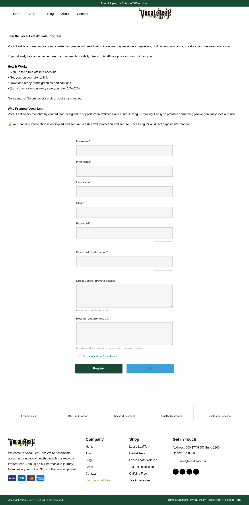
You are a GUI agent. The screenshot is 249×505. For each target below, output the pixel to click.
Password (83, 223)
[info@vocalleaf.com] (176, 461)
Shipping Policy (233, 499)
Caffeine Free (138, 473)
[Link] (229, 14)
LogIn (150, 368)
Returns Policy (215, 499)
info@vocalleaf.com (193, 461)
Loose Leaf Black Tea (143, 460)
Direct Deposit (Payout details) (95, 280)
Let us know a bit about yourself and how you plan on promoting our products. (110, 348)
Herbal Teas (137, 453)
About (89, 453)
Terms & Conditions (178, 499)
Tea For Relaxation (141, 466)
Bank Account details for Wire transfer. (93, 310)
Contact (91, 473)
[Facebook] (176, 472)
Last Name (83, 182)
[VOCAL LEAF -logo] (155, 13)
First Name (83, 161)
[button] (38, 14)
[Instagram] (183, 472)
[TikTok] (189, 472)
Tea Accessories (139, 480)
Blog (89, 460)
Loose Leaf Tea (139, 446)
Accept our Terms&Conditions (100, 356)
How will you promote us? (93, 318)
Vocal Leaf (35, 499)
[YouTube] (196, 472)
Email (80, 202)
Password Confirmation (92, 252)
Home (90, 446)
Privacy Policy (198, 499)
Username (83, 141)
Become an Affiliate (98, 480)
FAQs (89, 466)
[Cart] (236, 14)
